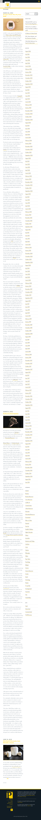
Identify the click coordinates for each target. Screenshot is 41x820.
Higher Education (29, 532)
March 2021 (28, 244)
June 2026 (27, 57)
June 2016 (27, 414)
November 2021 (28, 220)
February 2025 (28, 104)
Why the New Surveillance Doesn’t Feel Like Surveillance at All (31, 28)
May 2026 (27, 60)
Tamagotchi (19, 96)
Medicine (27, 544)
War (26, 594)
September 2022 (29, 191)
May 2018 (27, 345)
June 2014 (27, 482)
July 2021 (27, 232)
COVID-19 (27, 502)
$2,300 (4, 533)
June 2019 (27, 307)
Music (26, 547)
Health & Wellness (29, 529)
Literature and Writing (29, 541)
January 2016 (28, 429)
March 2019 (28, 316)
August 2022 (28, 194)
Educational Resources (10, 438)
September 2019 (28, 298)
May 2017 (27, 381)
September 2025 (29, 84)
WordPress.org (28, 615)
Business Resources (29, 496)
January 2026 (28, 72)
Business (27, 493)
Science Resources (29, 571)
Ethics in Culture (28, 520)
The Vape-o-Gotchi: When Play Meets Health (12, 15)
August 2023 (28, 158)
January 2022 (28, 214)
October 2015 (28, 437)
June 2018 (27, 342)
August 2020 (28, 265)
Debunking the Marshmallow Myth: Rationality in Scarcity (11, 741)
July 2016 (27, 411)
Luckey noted (6, 59)
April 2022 (27, 206)
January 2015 (28, 464)
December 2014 (28, 467)
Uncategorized (28, 588)
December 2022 (28, 182)
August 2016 (28, 408)
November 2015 (28, 434)
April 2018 (27, 348)
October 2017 (28, 366)
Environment (27, 517)
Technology (27, 580)
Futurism (5, 149)
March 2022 (28, 209)
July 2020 (27, 268)
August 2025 (28, 87)
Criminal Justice (28, 505)
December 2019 (28, 289)
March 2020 (28, 280)
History (26, 535)
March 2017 (28, 387)
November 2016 (28, 399)
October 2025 (28, 81)
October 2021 (28, 223)
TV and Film (27, 585)
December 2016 (28, 396)
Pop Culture (27, 559)
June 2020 (27, 271)
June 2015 (27, 449)
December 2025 (28, 75)
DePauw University (23, 796)
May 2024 (27, 131)
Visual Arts (27, 591)
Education (27, 511)
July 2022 (27, 197)
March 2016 (28, 423)
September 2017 (28, 369)
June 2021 (27, 235)
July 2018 (27, 339)
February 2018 (28, 354)
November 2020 (28, 256)
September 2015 (28, 440)
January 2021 (28, 250)
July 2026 (27, 54)
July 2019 (27, 304)
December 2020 (28, 253)
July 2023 (27, 161)
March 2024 (28, 137)
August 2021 (28, 229)
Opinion (27, 550)
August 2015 (28, 443)
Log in (26, 606)
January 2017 (28, 393)
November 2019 (28, 292)
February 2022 (28, 212)
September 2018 (28, 333)
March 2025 (28, 102)
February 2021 (28, 247)
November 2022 (28, 185)
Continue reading (7, 778)
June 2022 (27, 200)
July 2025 (27, 90)
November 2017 (28, 363)
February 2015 (28, 461)
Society (26, 574)
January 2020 (28, 286)
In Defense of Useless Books (31, 33)
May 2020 (27, 274)
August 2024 (28, 122)
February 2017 (28, 390)
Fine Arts (27, 526)
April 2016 (27, 420)
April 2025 (27, 99)
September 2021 (28, 226)
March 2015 (28, 458)
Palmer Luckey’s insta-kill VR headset (13, 35)
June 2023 (27, 164)
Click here (16, 432)
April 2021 (27, 241)
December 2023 (28, 146)
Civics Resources (28, 499)
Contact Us (29, 805)
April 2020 (27, 277)
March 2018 (28, 351)
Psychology (27, 562)
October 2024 (28, 116)
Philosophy (27, 553)
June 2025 (27, 93)
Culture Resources (29, 508)
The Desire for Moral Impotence (10, 413)
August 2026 (28, 51)
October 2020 (28, 259)
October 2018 (28, 330)
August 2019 (28, 301)
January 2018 (28, 357)
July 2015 (27, 446)
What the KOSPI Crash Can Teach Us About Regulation (31, 22)
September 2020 (29, 262)
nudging (18, 285)
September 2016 (28, 405)
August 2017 (28, 372)
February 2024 (28, 140)
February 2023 (28, 176)
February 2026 (28, 69)
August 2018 (28, 336)
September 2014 (28, 476)
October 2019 (28, 295)
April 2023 (27, 170)
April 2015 (27, 455)
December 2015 (28, 431)
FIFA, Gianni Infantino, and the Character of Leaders (30, 37)
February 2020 (28, 283)
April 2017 (27, 384)
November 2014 (28, 470)
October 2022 (28, 188)
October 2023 (28, 152)
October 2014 (28, 473)
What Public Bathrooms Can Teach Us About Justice (31, 42)
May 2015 (27, 452)
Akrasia (14, 257)
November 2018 (28, 327)
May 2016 (27, 417)
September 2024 (29, 119)
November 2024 (28, 113)
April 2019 (27, 313)
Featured (27, 523)
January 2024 (28, 143)
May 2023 (27, 167)
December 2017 (28, 360)
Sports (26, 577)
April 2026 (27, 63)
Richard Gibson (6, 443)
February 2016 (28, 426)
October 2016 (28, 402)
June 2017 (27, 378)
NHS (12, 241)
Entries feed (27, 609)
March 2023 (28, 173)
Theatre (26, 582)
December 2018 (28, 324)
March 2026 (28, 66)
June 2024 (27, 128)
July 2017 (27, 375)
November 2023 (28, 149)
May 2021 (27, 238)
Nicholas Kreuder (15, 443)
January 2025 (28, 107)
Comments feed (28, 612)
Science (27, 568)
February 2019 (28, 319)
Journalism (27, 538)
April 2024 (27, 134)
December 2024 (28, 110)
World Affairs (28, 597)
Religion (27, 565)
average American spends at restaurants (14, 534)
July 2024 (27, 125)
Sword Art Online (6, 66)
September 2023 (29, 155)
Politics (26, 556)
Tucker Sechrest (20, 802)
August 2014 (28, 479)
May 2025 (27, 96)
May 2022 (27, 203)
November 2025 (28, 78)
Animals (27, 490)
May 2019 (27, 310)
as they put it (15, 379)
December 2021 (28, 217)
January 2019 (28, 321)
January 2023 (28, 179)
